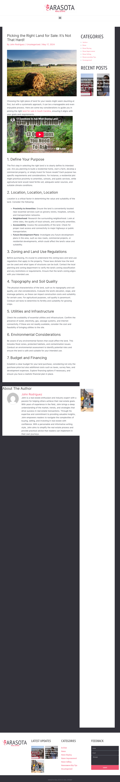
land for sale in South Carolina (37, 111)
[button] (60, 18)
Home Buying (86, 48)
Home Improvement (88, 51)
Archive (85, 42)
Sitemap (69, 780)
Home (84, 45)
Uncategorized (33, 44)
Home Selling (86, 54)
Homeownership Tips (89, 57)
